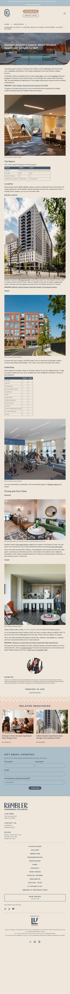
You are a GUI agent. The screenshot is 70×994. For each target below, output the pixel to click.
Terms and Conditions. (46, 935)
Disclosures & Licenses (58, 935)
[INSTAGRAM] (5, 909)
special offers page (34, 931)
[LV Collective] (35, 922)
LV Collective (18, 935)
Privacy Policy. (36, 935)
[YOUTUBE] (13, 908)
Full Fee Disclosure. (50, 933)
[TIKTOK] (9, 909)
